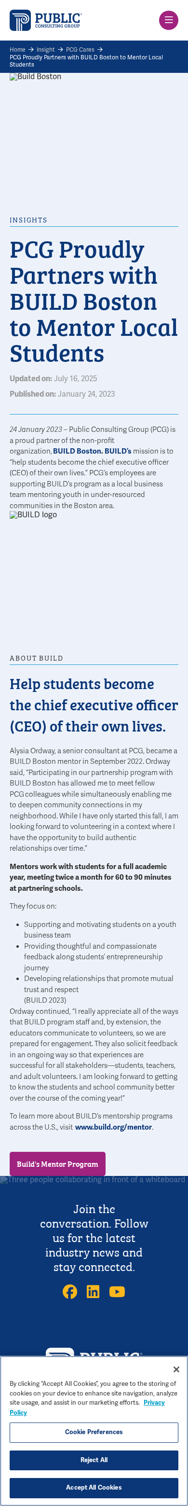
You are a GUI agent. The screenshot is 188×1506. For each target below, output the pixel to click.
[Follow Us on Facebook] (70, 1292)
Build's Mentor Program (57, 1163)
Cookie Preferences (94, 1432)
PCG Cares (80, 49)
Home (18, 49)
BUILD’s (119, 451)
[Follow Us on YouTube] (117, 1292)
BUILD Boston (77, 451)
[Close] (176, 1369)
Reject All (94, 1460)
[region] (94, 1431)
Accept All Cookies (93, 1488)
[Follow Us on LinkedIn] (93, 1292)
